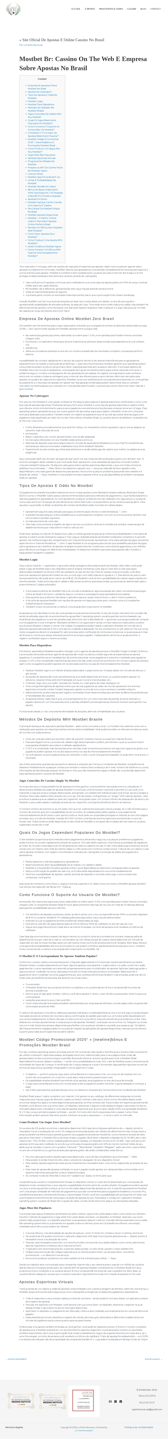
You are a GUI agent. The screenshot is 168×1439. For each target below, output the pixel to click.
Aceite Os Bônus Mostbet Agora (44, 246)
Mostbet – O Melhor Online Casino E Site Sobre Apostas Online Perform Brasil (42, 221)
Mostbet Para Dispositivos (41, 104)
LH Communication (84, 1430)
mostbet (28, 389)
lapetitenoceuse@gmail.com (147, 1409)
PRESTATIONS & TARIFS (111, 9)
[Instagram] (115, 1401)
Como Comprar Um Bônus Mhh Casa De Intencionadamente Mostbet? (44, 252)
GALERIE (131, 9)
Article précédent (16, 1359)
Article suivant (153, 1359)
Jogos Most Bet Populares (41, 155)
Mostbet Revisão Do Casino (42, 186)
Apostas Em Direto (37, 199)
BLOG (143, 9)
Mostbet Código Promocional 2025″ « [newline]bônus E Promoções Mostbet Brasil (43, 142)
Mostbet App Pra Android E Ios (44, 177)
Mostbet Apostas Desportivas (43, 215)
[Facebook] (120, 1401)
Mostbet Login (35, 101)
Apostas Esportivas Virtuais (41, 158)
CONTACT (156, 9)
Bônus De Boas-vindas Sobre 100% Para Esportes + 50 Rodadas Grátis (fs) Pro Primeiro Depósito (45, 192)
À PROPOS (90, 9)
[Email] (110, 1401)
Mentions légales (14, 1427)
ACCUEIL (75, 9)
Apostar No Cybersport (40, 92)
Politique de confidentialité (138, 1427)
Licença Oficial (35, 174)
